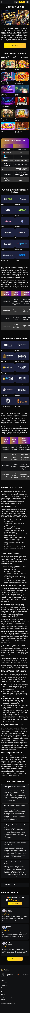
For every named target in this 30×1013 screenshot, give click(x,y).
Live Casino (10, 57)
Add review (15, 903)
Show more (15, 959)
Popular (3, 57)
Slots (24, 57)
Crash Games (17, 57)
